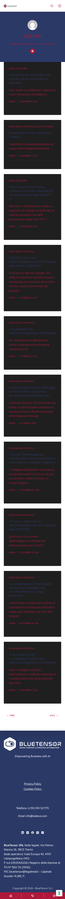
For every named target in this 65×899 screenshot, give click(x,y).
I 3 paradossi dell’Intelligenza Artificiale (32, 331)
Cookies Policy (33, 789)
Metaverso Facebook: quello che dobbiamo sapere (30, 78)
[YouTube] (27, 832)
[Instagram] (42, 832)
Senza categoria (18, 68)
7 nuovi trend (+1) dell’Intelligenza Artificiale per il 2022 (32, 525)
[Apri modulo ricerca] (52, 6)
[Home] (10, 895)
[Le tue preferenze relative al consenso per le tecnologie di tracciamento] (59, 893)
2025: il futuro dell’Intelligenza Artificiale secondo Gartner (32, 261)
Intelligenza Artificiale (21, 126)
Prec (12, 715)
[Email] (54, 895)
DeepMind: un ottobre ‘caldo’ (30, 134)
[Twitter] (37, 832)
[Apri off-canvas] (59, 5)
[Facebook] (32, 832)
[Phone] (32, 895)
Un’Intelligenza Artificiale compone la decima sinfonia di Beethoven (32, 391)
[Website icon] (32, 51)
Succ (52, 715)
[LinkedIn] (22, 832)
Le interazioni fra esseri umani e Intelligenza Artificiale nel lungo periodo (30, 589)
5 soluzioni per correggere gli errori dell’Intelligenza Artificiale (32, 658)
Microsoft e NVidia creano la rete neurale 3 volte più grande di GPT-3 (31, 193)
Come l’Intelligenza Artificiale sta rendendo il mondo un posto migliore (32, 458)
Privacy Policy (32, 783)
